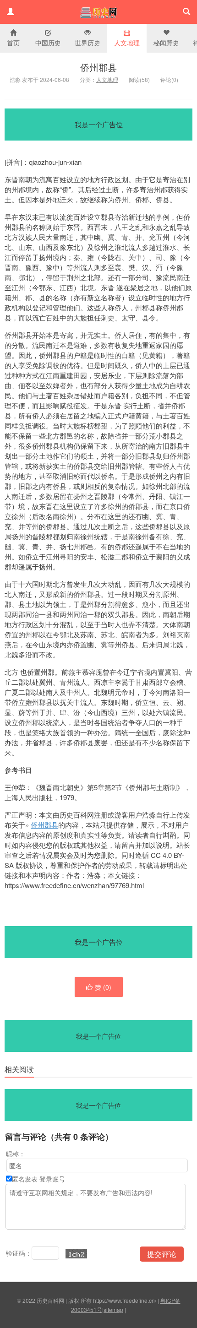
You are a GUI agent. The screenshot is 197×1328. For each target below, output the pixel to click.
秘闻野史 (166, 42)
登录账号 (52, 1178)
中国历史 (48, 42)
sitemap (113, 1309)
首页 (13, 42)
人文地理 (127, 42)
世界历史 (87, 42)
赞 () (103, 987)
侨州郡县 (98, 67)
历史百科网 (98, 12)
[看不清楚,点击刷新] (76, 1253)
